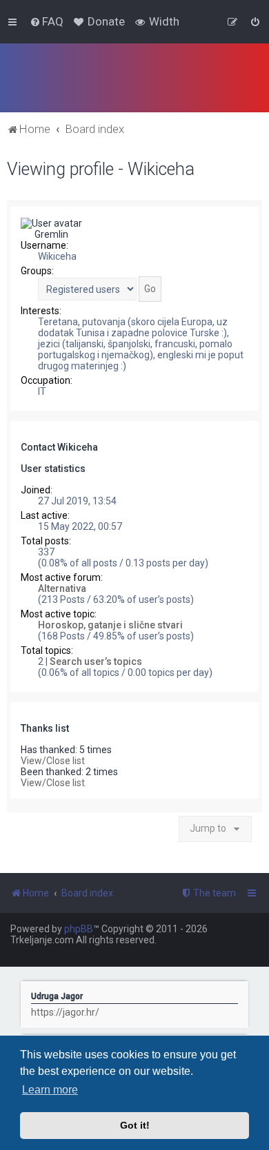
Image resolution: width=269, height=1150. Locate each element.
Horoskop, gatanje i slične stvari (110, 624)
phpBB (78, 928)
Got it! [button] (135, 1125)
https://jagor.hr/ (65, 1012)
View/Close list (53, 760)
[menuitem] (46, 21)
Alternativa (62, 588)
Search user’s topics (96, 661)
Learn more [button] (50, 1090)
